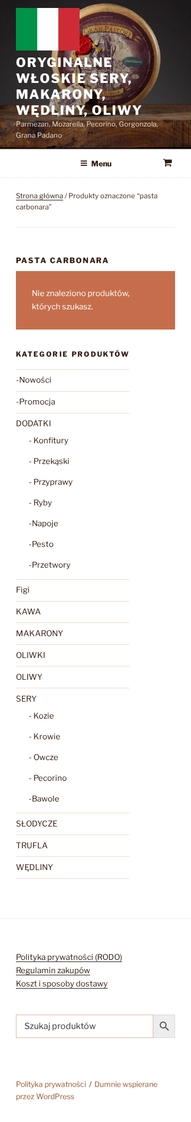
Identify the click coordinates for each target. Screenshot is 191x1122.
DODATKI (33, 423)
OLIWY (29, 677)
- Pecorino (48, 778)
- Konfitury (48, 440)
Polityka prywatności (51, 1084)
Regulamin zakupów (53, 970)
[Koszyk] (167, 163)
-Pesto (41, 544)
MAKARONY (39, 633)
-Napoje (43, 523)
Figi (23, 590)
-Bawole (44, 799)
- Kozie (41, 716)
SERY (26, 699)
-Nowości (33, 380)
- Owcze (43, 757)
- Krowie (44, 736)
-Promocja (35, 402)
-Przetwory (50, 565)
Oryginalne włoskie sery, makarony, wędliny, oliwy (79, 86)
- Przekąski (49, 461)
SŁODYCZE (36, 824)
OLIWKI (30, 655)
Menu (101, 163)
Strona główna (39, 195)
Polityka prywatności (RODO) (69, 957)
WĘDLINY (34, 867)
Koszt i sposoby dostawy (62, 984)
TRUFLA (32, 845)
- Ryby (40, 503)
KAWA (28, 612)
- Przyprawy (51, 482)
